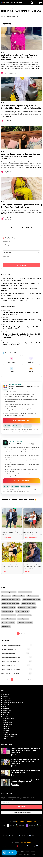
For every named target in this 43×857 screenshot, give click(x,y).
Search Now (22, 265)
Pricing (5, 720)
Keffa (5, 571)
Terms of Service (8, 736)
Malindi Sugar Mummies (9, 619)
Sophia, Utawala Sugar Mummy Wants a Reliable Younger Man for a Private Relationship (19, 57)
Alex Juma (27, 571)
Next (28, 228)
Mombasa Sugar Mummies (25, 622)
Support (5, 732)
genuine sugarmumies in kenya (11, 603)
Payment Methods (8, 718)
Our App (5, 716)
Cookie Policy (7, 700)
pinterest (27, 854)
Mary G (5, 714)
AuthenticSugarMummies (9, 592)
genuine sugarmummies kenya (16, 673)
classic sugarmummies (25, 592)
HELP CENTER (7, 710)
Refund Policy (7, 724)
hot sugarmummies (8, 611)
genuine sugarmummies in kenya (27, 607)
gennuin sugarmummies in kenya (11, 599)
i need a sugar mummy (23, 611)
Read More (35, 68)
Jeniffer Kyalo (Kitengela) (31, 537)
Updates (5, 738)
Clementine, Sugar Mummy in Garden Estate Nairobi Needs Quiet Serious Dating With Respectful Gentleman (21, 336)
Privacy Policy (7, 722)
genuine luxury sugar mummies (16, 661)
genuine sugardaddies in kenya (32, 599)
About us (6, 694)
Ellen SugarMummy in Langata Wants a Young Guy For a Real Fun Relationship (21, 206)
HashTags (6, 708)
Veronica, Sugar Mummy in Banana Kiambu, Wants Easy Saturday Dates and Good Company (20, 156)
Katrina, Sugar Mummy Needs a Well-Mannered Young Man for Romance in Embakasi (22, 320)
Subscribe (21, 807)
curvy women (6, 595)
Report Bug (6, 726)
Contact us (6, 698)
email (33, 854)
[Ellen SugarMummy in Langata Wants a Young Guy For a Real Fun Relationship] (21, 188)
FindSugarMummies (33, 595)
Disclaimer (6, 704)
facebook (19, 854)
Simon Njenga (7, 537)
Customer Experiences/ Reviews (13, 702)
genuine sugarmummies (29, 603)
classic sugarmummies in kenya (16, 657)
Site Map (6, 730)
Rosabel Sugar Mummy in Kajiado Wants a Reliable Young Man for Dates (26, 781)
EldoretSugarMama (19, 595)
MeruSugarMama (24, 619)
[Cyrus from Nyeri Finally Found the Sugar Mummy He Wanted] (5, 773)
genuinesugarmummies (9, 607)
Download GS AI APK (21, 481)
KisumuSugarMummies (25, 615)
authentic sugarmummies (15, 649)
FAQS (4, 706)
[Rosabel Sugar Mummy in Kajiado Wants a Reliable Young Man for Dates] (5, 782)
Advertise (6, 696)
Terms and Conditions (10, 734)
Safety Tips (6, 728)
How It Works (7, 712)
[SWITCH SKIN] (32, 3)
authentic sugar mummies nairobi (17, 645)
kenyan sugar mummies (9, 615)
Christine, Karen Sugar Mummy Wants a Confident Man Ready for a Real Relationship (21, 106)
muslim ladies (6, 626)
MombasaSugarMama (8, 622)
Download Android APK (21, 421)
